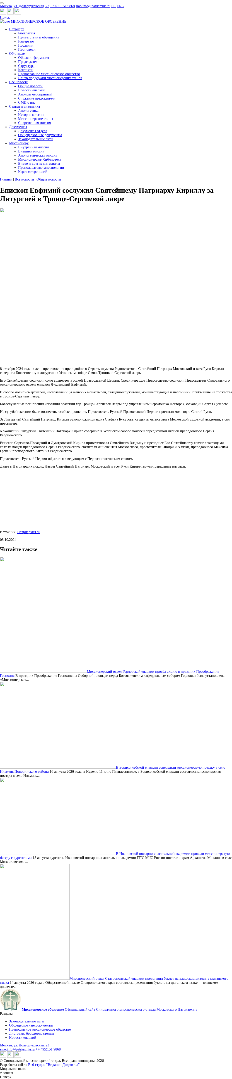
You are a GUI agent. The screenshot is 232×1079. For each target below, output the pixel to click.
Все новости (18, 82)
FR (113, 6)
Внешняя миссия (31, 151)
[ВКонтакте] (10, 13)
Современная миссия (34, 123)
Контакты (25, 70)
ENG (120, 6)
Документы (18, 127)
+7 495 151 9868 (62, 6)
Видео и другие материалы (39, 163)
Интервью (26, 41)
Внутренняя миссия (33, 147)
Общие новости (30, 86)
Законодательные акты (35, 139)
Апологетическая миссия (37, 155)
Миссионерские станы (35, 119)
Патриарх (16, 29)
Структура (26, 66)
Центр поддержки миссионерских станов (50, 78)
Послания (25, 45)
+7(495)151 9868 (48, 1049)
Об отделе (17, 53)
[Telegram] (3, 13)
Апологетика (28, 110)
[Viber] (17, 13)
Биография (26, 33)
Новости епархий (31, 90)
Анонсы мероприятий (35, 94)
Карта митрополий (32, 171)
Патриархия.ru (28, 532)
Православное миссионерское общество (49, 74)
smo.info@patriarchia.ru (93, 6)
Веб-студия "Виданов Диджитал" (54, 1065)
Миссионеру (19, 143)
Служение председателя (36, 98)
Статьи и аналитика (24, 106)
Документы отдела (32, 131)
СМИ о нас (26, 102)
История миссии (31, 114)
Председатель (28, 62)
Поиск (5, 17)
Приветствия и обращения (38, 37)
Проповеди (27, 49)
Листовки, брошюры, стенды (31, 1033)
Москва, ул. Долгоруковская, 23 (24, 6)
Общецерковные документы (40, 135)
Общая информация (33, 57)
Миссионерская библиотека (39, 159)
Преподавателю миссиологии (41, 167)
